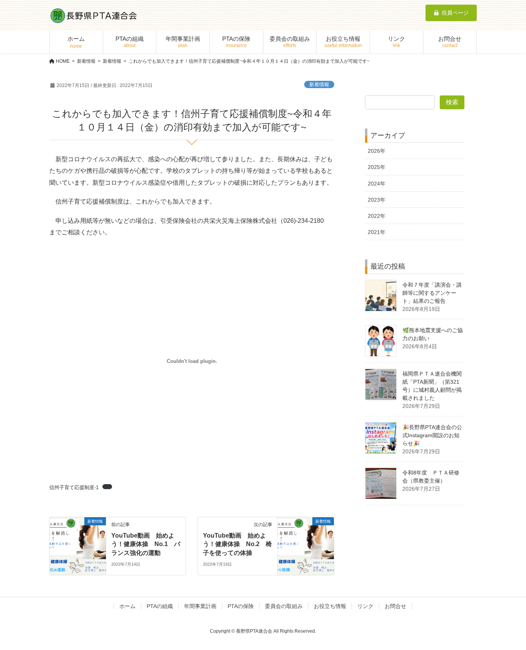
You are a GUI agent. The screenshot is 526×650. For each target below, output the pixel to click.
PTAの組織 (160, 606)
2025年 (376, 167)
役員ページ (455, 13)
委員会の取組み (284, 606)
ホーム (127, 606)
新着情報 (319, 84)
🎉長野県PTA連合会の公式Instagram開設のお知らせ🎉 (432, 435)
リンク (365, 606)
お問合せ (395, 606)
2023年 (376, 200)
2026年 (376, 151)
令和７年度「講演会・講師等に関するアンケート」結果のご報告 (432, 293)
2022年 (376, 216)
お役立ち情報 (330, 606)
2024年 (376, 183)
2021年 (376, 232)
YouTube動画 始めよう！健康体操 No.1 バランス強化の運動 (145, 544)
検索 (452, 102)
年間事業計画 (200, 606)
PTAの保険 (241, 606)
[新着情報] (78, 545)
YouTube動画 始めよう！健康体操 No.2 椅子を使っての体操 (237, 544)
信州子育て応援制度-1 (74, 487)
